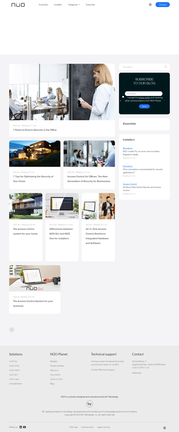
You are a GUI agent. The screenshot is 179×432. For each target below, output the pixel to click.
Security (16, 172)
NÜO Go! (16, 125)
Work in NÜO (56, 379)
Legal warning (103, 427)
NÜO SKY (13, 374)
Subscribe (90, 4)
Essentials (43, 4)
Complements (15, 383)
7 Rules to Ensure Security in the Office (35, 129)
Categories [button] (73, 4)
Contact (162, 4)
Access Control (130, 184)
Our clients (55, 374)
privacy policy (144, 97)
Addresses (136, 373)
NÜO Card (14, 379)
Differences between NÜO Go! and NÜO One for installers (61, 234)
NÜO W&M (14, 370)
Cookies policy (87, 427)
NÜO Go (13, 361)
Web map (73, 427)
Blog (52, 383)
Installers (58, 4)
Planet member (57, 365)
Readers (54, 361)
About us (54, 370)
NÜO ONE (14, 365)
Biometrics (127, 148)
